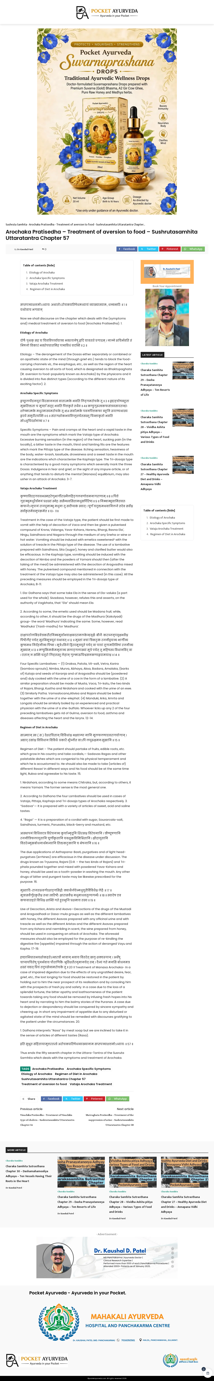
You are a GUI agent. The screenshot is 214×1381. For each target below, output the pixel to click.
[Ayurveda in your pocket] (28, 1360)
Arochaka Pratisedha (48, 1069)
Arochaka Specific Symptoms (47, 278)
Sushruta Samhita (16, 224)
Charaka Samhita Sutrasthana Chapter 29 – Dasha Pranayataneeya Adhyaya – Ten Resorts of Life (155, 382)
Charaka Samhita (149, 363)
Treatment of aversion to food (44, 1084)
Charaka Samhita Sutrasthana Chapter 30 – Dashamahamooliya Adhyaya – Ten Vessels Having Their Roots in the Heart (29, 1174)
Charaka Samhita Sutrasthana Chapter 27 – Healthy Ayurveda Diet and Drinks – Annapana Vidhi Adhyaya (155, 477)
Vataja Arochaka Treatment (46, 283)
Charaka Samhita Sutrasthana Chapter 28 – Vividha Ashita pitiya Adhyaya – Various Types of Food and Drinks (155, 429)
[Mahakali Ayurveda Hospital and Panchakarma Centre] (185, 1360)
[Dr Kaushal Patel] (11, 249)
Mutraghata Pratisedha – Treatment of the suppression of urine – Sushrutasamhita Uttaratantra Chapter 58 (110, 1120)
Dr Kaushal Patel (25, 249)
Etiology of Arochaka (42, 272)
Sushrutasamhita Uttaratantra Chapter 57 (53, 1079)
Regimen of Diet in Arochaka (47, 289)
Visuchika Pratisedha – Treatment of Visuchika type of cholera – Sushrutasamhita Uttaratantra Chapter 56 (47, 1120)
